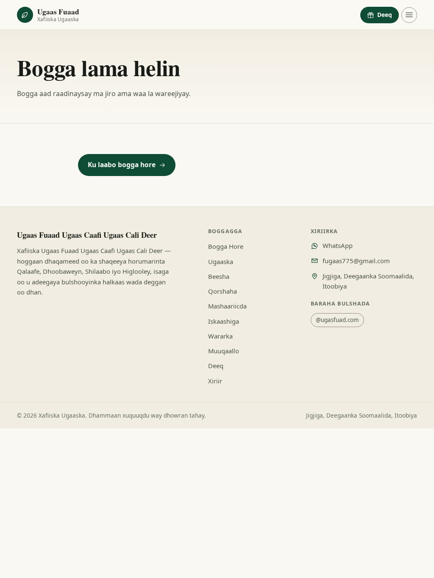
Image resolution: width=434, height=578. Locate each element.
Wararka (220, 336)
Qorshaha (222, 291)
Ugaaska (220, 261)
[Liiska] (409, 15)
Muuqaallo (223, 351)
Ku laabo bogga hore (122, 164)
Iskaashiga (223, 321)
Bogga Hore (225, 246)
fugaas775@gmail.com (356, 260)
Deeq (384, 15)
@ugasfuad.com (337, 320)
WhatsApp (338, 245)
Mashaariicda (227, 306)
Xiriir (215, 381)
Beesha (218, 276)
